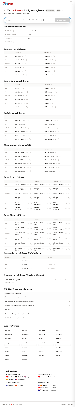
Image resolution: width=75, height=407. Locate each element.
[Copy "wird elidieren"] (30, 193)
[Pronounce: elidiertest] (25, 92)
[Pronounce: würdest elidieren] (66, 189)
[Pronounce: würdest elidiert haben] (66, 228)
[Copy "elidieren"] (26, 67)
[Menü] (71, 3)
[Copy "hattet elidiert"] (31, 167)
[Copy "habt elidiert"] (29, 135)
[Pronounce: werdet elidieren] (28, 203)
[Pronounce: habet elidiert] (56, 135)
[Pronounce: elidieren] (23, 67)
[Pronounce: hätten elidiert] (56, 164)
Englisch (28, 377)
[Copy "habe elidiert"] (29, 120)
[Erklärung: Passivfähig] (13, 42)
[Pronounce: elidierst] (23, 60)
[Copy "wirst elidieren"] (31, 189)
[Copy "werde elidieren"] (31, 185)
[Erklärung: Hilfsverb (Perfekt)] (18, 34)
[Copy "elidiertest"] (28, 92)
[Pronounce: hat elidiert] (26, 128)
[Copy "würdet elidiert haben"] (69, 244)
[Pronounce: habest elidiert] (56, 124)
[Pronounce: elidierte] (23, 88)
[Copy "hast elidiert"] (29, 124)
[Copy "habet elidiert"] (58, 135)
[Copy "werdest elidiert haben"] (50, 228)
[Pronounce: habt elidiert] (26, 135)
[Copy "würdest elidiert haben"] (69, 228)
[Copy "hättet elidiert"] (59, 167)
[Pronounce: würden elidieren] (66, 198)
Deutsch (19, 377)
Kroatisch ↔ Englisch (47, 388)
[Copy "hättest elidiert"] (60, 156)
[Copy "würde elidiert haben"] (69, 223)
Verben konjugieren (13, 374)
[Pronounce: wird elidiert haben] (28, 233)
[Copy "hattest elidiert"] (31, 156)
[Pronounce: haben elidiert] (27, 132)
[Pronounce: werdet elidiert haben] (28, 244)
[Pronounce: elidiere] (23, 56)
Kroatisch (10, 377)
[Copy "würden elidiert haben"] (69, 239)
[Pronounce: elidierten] (24, 99)
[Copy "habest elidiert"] (59, 124)
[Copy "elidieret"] (55, 71)
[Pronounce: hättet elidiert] (56, 167)
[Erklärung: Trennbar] (12, 38)
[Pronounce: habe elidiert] (26, 120)
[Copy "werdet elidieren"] (31, 203)
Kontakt (70, 404)
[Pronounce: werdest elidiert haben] (47, 228)
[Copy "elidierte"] (26, 88)
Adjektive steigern (12, 383)
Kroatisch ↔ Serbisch (47, 390)
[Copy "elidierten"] (27, 99)
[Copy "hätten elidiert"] (59, 164)
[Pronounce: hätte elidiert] (56, 152)
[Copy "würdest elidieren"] (69, 189)
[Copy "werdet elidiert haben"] (31, 244)
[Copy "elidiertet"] (27, 103)
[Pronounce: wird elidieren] (27, 193)
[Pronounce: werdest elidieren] (47, 189)
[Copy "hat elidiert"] (28, 128)
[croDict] (7, 3)
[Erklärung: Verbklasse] (13, 31)
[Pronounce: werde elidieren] (28, 185)
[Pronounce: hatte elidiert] (27, 152)
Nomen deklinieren (44, 374)
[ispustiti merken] (5, 10)
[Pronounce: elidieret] (52, 71)
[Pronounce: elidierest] (53, 60)
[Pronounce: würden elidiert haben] (66, 239)
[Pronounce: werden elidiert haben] (28, 239)
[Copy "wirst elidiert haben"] (31, 228)
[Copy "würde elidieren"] (69, 185)
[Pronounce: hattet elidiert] (28, 167)
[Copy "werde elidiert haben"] (31, 223)
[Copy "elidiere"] (25, 56)
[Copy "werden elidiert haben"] (31, 239)
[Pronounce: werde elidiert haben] (28, 223)
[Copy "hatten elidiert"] (31, 164)
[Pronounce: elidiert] (23, 64)
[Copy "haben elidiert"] (30, 132)
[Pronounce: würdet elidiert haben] (66, 244)
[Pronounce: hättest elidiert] (57, 156)
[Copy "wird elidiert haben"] (31, 233)
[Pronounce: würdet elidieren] (66, 203)
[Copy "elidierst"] (26, 60)
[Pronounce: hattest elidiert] (29, 156)
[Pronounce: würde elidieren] (66, 185)
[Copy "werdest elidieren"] (50, 189)
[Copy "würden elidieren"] (69, 198)
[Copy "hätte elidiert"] (58, 152)
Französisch (20, 379)
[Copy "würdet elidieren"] (69, 203)
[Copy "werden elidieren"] (31, 198)
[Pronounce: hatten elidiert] (28, 164)
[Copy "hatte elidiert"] (30, 152)
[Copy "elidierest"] (55, 60)
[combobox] (34, 19)
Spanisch (10, 379)
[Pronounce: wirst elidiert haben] (28, 228)
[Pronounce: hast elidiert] (26, 124)
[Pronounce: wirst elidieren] (28, 189)
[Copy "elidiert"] (25, 64)
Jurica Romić (18, 404)
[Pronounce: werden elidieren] (28, 198)
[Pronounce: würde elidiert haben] (66, 223)
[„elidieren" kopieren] (62, 10)
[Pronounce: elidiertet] (24, 103)
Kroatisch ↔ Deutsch (47, 385)
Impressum (63, 404)
